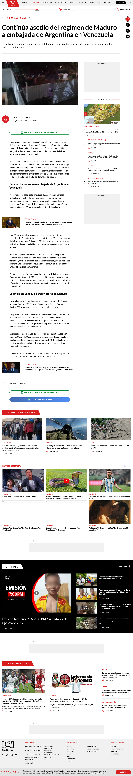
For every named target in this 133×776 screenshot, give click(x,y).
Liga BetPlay (6, 695)
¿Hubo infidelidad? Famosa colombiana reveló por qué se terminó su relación (116, 691)
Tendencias (83, 3)
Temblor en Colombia (91, 126)
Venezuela (12, 383)
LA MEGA (69, 761)
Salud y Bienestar (61, 3)
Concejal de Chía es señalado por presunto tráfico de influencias (111, 577)
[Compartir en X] (128, 31)
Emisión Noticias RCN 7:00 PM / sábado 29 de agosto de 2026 (35, 621)
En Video (12, 567)
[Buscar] (130, 3)
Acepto (123, 772)
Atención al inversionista (29, 762)
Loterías (91, 165)
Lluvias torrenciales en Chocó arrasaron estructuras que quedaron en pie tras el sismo (114, 621)
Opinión (92, 3)
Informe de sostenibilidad (49, 751)
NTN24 (69, 746)
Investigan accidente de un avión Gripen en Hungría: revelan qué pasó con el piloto (64, 447)
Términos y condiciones (67, 771)
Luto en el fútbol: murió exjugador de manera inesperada (103, 182)
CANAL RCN (121, 3)
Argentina (23, 383)
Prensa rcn (29, 759)
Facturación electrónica (48, 747)
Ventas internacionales (52, 754)
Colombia (24, 3)
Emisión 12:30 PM (68, 9)
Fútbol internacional (96, 178)
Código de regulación (32, 754)
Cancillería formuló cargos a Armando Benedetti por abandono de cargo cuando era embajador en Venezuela (49, 368)
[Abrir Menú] (3, 2)
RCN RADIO (70, 751)
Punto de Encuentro (104, 3)
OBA (45, 759)
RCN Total (70, 749)
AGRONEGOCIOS (92, 751)
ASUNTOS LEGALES (93, 749)
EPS (89, 153)
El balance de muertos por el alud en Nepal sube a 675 (110, 447)
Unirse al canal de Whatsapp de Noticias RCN (41, 132)
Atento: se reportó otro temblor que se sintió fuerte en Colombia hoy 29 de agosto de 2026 (101, 131)
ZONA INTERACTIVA (117, 749)
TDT (78, 746)
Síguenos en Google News (41, 399)
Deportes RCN (47, 3)
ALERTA (69, 756)
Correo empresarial (32, 757)
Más (123, 567)
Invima (104, 670)
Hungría (49, 442)
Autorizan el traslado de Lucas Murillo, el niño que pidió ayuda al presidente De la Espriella (103, 157)
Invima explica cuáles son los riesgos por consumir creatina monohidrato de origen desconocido (116, 675)
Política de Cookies (98, 773)
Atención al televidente (33, 750)
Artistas (105, 687)
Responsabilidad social (33, 746)
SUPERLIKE (114, 751)
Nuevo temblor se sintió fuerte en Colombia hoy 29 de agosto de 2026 (104, 144)
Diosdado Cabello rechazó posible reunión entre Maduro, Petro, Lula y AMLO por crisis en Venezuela (49, 223)
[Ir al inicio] (13, 3)
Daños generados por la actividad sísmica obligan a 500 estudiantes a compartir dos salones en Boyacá (115, 606)
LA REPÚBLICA (91, 746)
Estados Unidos (7, 442)
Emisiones (8, 9)
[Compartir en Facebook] (128, 25)
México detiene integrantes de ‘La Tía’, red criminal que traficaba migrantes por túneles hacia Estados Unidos (20, 448)
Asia (92, 442)
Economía (73, 3)
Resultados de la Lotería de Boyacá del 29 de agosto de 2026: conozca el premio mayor (103, 169)
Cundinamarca (107, 702)
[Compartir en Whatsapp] (128, 36)
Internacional (35, 3)
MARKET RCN (115, 754)
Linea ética (47, 757)
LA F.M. (69, 754)
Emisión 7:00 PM (125, 9)
